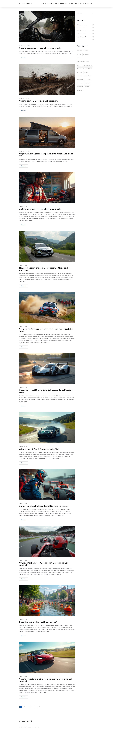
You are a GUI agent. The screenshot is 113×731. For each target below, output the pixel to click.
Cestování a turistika (85, 36)
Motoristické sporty (85, 24)
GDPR (81, 3)
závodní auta (87, 76)
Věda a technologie (85, 30)
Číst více (23, 57)
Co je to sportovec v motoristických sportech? (40, 48)
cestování (80, 86)
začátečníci (88, 79)
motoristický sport (87, 65)
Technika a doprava (85, 27)
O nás (42, 3)
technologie (80, 68)
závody (79, 54)
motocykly (89, 68)
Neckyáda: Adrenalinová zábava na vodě (38, 622)
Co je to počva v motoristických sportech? (38, 101)
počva (86, 72)
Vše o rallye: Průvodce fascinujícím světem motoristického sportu (46, 330)
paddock (87, 86)
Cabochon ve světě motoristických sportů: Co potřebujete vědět (46, 391)
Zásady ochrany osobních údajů (68, 3)
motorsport (86, 54)
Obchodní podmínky (52, 3)
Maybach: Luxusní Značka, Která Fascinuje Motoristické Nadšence (44, 269)
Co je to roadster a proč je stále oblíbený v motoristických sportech (45, 680)
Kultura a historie (85, 33)
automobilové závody (83, 61)
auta (78, 65)
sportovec (80, 83)
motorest (87, 83)
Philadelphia (80, 90)
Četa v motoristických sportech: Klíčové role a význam (44, 506)
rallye (78, 58)
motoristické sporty (82, 50)
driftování (80, 79)
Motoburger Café (25, 721)
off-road (79, 76)
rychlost (79, 72)
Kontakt (87, 3)
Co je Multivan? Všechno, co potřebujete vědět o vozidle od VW (46, 155)
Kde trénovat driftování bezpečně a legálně (39, 449)
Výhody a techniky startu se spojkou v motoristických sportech (43, 564)
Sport (85, 39)
